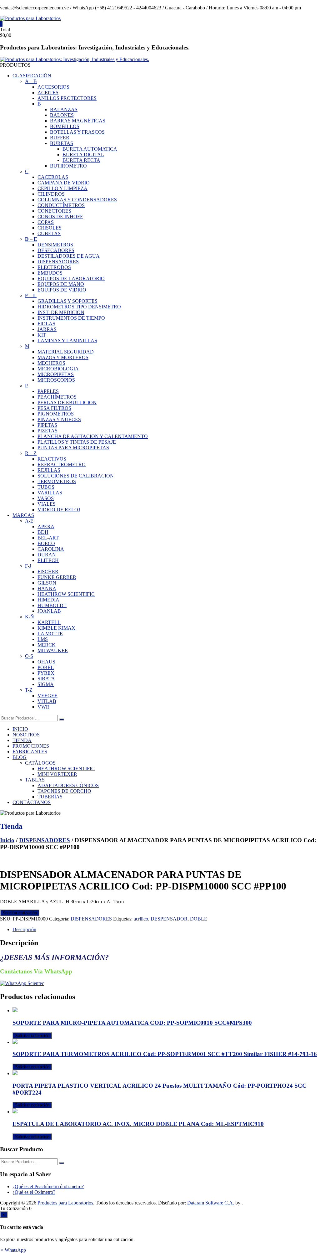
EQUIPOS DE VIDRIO (62, 289)
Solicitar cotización (19, 912)
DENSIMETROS (55, 244)
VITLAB (47, 701)
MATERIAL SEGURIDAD (66, 351)
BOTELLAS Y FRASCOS (77, 132)
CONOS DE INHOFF (60, 216)
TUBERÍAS (50, 796)
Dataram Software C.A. (210, 1202)
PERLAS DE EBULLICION (67, 402)
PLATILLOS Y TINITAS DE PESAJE (77, 442)
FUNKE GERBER (57, 577)
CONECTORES (54, 211)
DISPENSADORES (58, 261)
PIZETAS (48, 430)
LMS (43, 639)
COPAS (46, 222)
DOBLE (198, 918)
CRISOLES (50, 227)
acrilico (141, 918)
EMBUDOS (50, 273)
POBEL (46, 667)
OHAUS (46, 661)
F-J (28, 566)
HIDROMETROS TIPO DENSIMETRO (79, 306)
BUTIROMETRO (68, 165)
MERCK (47, 644)
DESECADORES (56, 250)
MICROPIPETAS (56, 374)
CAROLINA (51, 549)
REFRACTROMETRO (62, 464)
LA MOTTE (50, 633)
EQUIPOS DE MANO (61, 284)
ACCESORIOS (53, 87)
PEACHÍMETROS (57, 397)
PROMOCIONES (30, 746)
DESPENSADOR (169, 918)
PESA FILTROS (54, 408)
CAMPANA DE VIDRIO (64, 182)
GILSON (47, 582)
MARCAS (23, 515)
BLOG (19, 757)
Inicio (7, 840)
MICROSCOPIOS (56, 380)
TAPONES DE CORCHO (64, 791)
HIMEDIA (48, 599)
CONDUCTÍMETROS (61, 205)
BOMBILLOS (64, 126)
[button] (13, 1250)
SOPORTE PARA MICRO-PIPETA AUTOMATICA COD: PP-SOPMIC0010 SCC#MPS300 (132, 1022)
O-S (29, 656)
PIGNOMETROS (56, 413)
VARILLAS (50, 492)
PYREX (46, 673)
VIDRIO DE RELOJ (59, 509)
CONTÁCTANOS (31, 802)
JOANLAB (49, 611)
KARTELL (49, 622)
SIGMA (46, 684)
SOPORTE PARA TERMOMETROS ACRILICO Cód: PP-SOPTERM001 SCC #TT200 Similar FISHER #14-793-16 (164, 1054)
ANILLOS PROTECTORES (67, 98)
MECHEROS (51, 363)
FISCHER (48, 571)
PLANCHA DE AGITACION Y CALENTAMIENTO (93, 436)
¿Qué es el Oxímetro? (33, 1192)
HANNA (47, 588)
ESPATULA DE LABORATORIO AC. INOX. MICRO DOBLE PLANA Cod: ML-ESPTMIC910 (138, 1124)
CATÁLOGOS (40, 763)
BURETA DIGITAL (83, 154)
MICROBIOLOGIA (58, 368)
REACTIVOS (52, 458)
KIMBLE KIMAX (56, 628)
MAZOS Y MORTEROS (63, 357)
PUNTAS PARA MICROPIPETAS (73, 447)
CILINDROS (51, 194)
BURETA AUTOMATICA (89, 149)
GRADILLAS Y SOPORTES (68, 301)
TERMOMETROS (57, 481)
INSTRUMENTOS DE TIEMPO (71, 318)
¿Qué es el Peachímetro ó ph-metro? (48, 1186)
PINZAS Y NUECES (59, 419)
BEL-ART (48, 537)
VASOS (46, 498)
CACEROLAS (53, 177)
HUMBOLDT (52, 605)
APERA (46, 526)
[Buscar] (61, 719)
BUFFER (59, 137)
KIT (42, 335)
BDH (43, 532)
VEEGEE (48, 695)
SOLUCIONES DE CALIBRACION (76, 475)
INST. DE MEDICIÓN (61, 312)
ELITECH (48, 560)
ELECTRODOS (54, 267)
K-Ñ (29, 616)
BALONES (62, 115)
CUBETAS (49, 233)
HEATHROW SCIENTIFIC (66, 594)
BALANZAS (64, 109)
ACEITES (48, 92)
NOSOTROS (26, 734)
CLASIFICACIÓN (31, 75)
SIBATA (46, 678)
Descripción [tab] (24, 929)
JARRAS (47, 329)
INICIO (20, 729)
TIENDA (22, 740)
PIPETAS (47, 425)
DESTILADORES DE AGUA (69, 256)
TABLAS (35, 779)
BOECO (46, 543)
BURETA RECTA (81, 160)
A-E (29, 520)
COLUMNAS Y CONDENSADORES (77, 199)
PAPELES (48, 391)
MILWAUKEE (53, 650)
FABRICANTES (29, 751)
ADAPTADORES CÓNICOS (68, 785)
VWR (43, 706)
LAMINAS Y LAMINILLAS (67, 340)
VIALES (47, 504)
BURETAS (61, 143)
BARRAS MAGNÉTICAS (77, 120)
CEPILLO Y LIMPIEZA (63, 188)
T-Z (28, 690)
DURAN (47, 554)
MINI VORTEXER (57, 774)
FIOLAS (46, 323)
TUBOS (46, 487)
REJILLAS (49, 470)
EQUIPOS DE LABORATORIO (71, 278)
